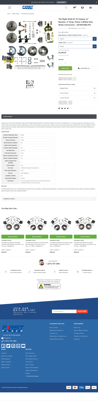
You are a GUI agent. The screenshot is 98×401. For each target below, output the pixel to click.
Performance (5, 359)
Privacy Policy (79, 333)
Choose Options (13, 236)
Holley (28, 373)
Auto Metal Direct (32, 359)
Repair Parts (5, 364)
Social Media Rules (56, 339)
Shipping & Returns (56, 330)
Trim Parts (29, 361)
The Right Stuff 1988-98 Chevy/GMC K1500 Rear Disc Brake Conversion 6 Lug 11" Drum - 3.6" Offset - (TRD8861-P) (37, 244)
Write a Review (82, 28)
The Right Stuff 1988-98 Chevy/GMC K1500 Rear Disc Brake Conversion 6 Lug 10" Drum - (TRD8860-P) (61, 244)
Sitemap (77, 339)
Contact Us (53, 333)
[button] (90, 7)
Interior (4, 353)
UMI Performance (32, 370)
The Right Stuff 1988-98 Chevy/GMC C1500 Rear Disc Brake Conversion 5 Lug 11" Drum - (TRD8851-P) (12, 244)
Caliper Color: (65, 42)
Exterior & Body (6, 356)
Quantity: (61, 59)
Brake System (6, 361)
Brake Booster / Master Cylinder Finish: (72, 35)
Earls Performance (32, 367)
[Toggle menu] (9, 7)
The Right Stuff (31, 356)
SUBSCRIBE (82, 311)
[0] (74, 7)
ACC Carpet (30, 364)
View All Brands (33, 376)
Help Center (54, 327)
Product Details (7, 116)
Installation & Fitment (9, 198)
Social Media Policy (81, 330)
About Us (77, 327)
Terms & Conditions (81, 336)
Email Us (7, 338)
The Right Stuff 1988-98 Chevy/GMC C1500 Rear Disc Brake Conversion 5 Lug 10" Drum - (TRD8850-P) (85, 244)
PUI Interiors (30, 353)
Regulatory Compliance (58, 336)
